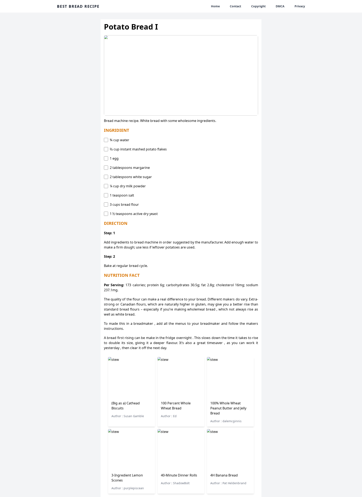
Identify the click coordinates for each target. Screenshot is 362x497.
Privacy (300, 6)
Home (215, 6)
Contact (235, 6)
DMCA (280, 6)
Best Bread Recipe (78, 6)
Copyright (258, 6)
